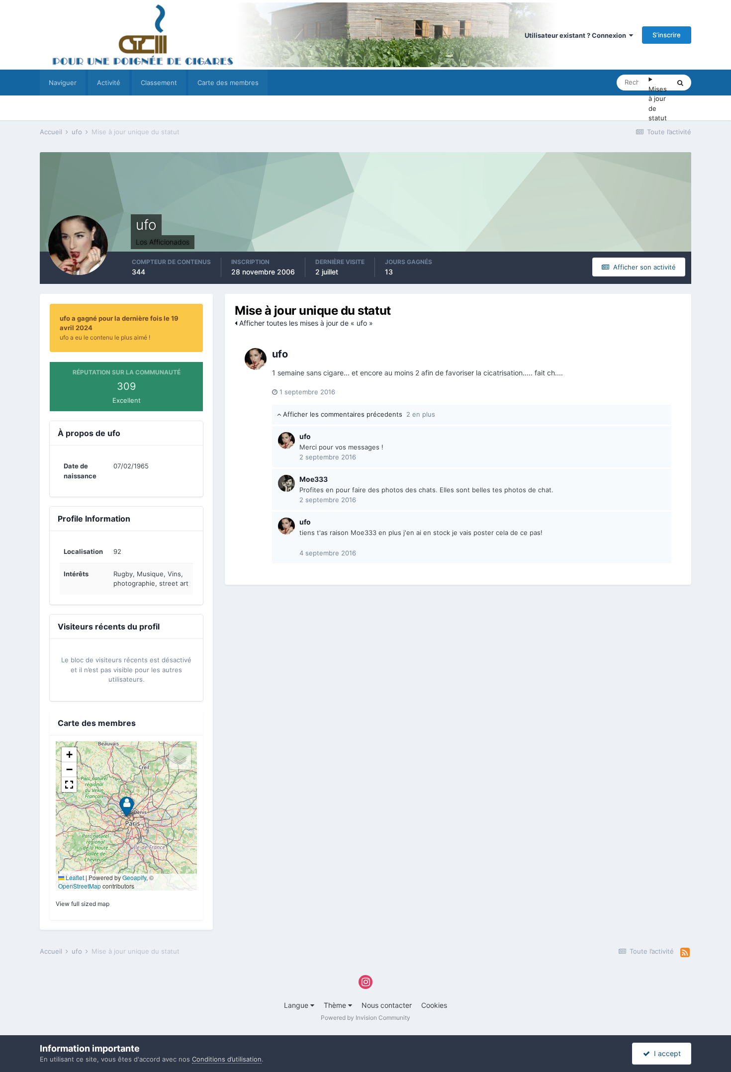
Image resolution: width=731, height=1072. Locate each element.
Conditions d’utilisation (227, 1059)
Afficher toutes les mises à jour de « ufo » (305, 323)
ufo (280, 354)
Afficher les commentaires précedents (358, 414)
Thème (336, 1005)
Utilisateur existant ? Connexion (577, 35)
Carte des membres (228, 83)
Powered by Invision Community (365, 1017)
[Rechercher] (680, 82)
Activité (108, 83)
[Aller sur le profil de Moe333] (286, 483)
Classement (159, 83)
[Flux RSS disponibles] (685, 953)
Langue (297, 1005)
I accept (665, 1053)
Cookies (434, 1005)
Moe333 (313, 479)
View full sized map (82, 903)
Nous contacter (387, 1005)
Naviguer (63, 83)
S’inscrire (666, 35)
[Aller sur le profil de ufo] (256, 359)
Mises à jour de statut (657, 103)
